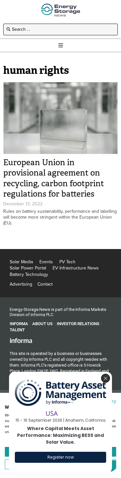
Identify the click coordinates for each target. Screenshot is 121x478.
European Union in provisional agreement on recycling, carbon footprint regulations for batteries (53, 178)
